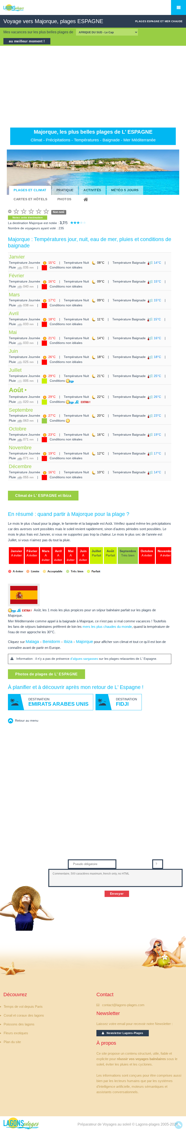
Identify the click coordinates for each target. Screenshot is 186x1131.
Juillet (15, 370)
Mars (14, 294)
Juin (13, 351)
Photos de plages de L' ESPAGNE (46, 674)
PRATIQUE (64, 190)
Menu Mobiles (178, 7)
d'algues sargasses (84, 658)
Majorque (84, 641)
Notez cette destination (27, 217)
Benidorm (51, 641)
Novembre (20, 447)
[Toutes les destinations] (86, 199)
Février (16, 275)
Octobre (17, 429)
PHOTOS (64, 199)
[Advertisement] (93, 86)
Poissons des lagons (19, 1024)
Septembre (21, 410)
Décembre (20, 466)
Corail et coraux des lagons (24, 1015)
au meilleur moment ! (27, 41)
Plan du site (12, 1042)
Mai (13, 332)
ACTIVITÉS (92, 190)
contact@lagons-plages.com (123, 1005)
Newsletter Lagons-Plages (123, 1033)
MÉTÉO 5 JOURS (125, 190)
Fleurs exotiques (16, 1033)
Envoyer (117, 893)
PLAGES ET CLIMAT (30, 190)
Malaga (32, 641)
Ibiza (68, 641)
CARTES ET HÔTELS (30, 199)
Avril (14, 313)
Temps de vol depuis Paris (23, 1006)
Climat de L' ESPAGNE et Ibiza (43, 496)
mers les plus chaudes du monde (107, 626)
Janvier (17, 257)
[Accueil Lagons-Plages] (21, 10)
